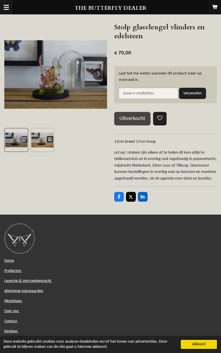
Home (9, 261)
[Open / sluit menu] (6, 7)
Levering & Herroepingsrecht (28, 281)
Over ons (11, 311)
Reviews (11, 331)
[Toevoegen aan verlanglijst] (160, 118)
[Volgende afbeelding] (98, 74)
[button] (16, 140)
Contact (11, 321)
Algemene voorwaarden (23, 291)
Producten (13, 271)
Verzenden (192, 93)
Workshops (13, 301)
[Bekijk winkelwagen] (214, 7)
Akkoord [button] (198, 344)
